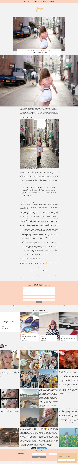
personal (45, 50)
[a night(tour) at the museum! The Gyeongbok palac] (48, 398)
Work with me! (27, 462)
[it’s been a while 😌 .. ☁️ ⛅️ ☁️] (48, 417)
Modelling (52, 1)
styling (48, 50)
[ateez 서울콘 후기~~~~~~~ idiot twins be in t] (48, 378)
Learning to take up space (39, 53)
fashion (37, 50)
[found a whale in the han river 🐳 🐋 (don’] (29, 417)
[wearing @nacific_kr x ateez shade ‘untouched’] (9, 378)
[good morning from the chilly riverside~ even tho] (29, 398)
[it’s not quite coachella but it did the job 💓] (48, 359)
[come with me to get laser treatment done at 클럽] (68, 378)
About (29, 1)
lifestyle (41, 50)
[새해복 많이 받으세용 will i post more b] (29, 378)
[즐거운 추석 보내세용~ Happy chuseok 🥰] (9, 417)
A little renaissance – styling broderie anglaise (21, 306)
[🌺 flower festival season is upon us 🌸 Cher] (68, 437)
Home (25, 1)
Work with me (44, 1)
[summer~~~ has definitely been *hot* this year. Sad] (68, 417)
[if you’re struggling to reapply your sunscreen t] (29, 437)
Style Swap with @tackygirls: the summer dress (56, 306)
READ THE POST (24, 340)
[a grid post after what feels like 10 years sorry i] (68, 359)
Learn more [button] (61, 457)
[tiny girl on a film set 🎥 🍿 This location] (9, 437)
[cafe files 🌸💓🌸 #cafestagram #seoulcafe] (29, 359)
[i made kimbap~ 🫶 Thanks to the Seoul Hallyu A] (48, 437)
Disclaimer (36, 1)
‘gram (45, 277)
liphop (37, 168)
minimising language (35, 221)
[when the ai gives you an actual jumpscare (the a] (68, 398)
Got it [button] (67, 460)
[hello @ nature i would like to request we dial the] (9, 359)
